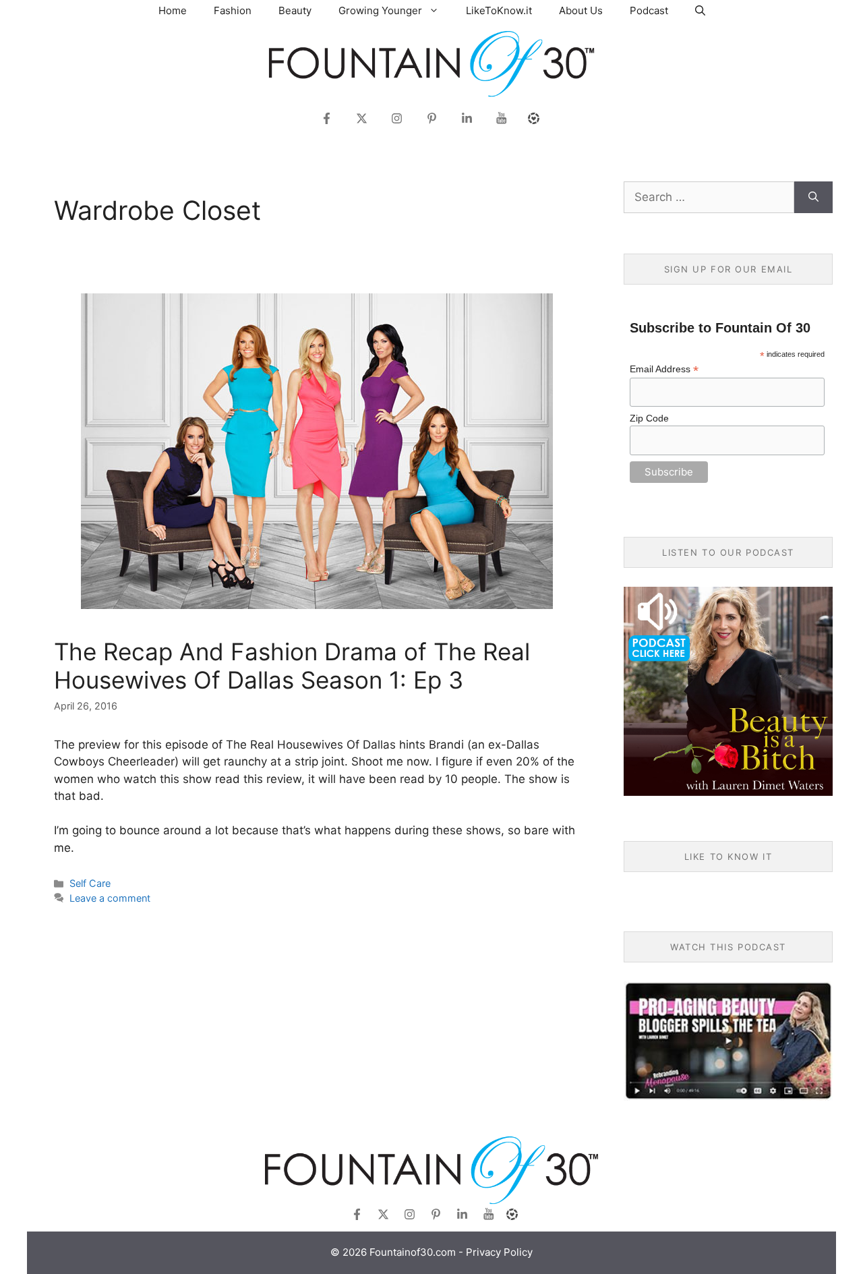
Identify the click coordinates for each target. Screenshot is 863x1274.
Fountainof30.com (412, 1252)
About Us (581, 10)
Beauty (294, 10)
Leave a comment (109, 898)
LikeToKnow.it (499, 10)
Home (172, 10)
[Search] (813, 197)
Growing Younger (380, 10)
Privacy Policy (499, 1252)
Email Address (664, 369)
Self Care (90, 883)
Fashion (232, 10)
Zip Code (649, 418)
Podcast (649, 10)
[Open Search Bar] (700, 10)
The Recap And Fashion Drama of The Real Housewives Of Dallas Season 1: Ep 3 (292, 665)
